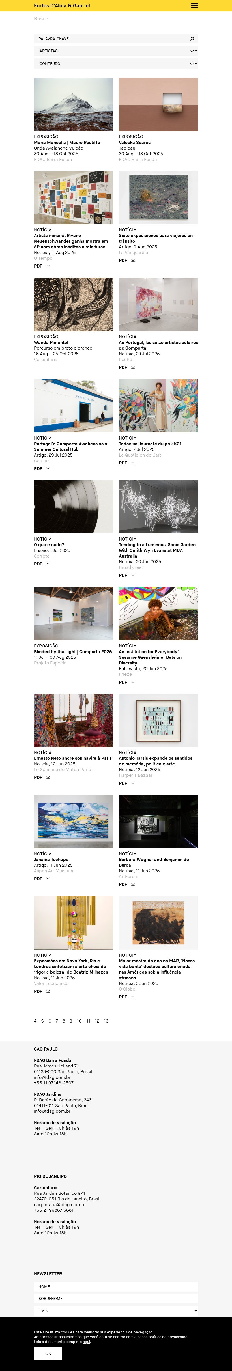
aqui (86, 1342)
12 (97, 1021)
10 (79, 1021)
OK (48, 1353)
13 (106, 1021)
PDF (38, 266)
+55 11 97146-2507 (54, 1083)
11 (88, 1021)
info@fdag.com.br (53, 1077)
